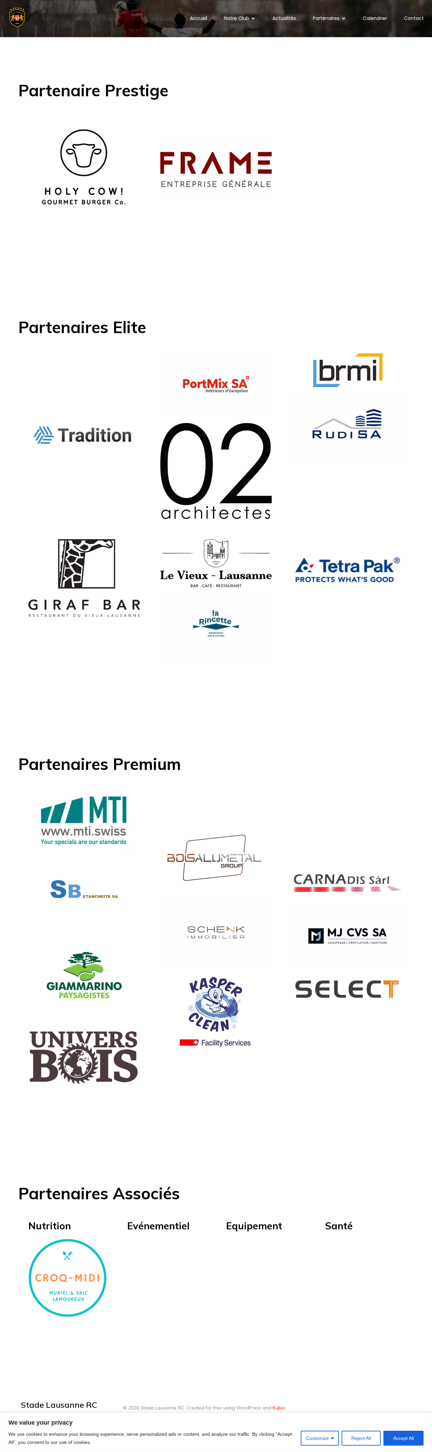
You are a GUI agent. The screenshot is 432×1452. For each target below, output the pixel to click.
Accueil (198, 18)
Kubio (279, 1408)
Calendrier (375, 18)
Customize (317, 1438)
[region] (216, 1432)
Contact (414, 18)
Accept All (403, 1438)
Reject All (361, 1438)
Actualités (284, 18)
